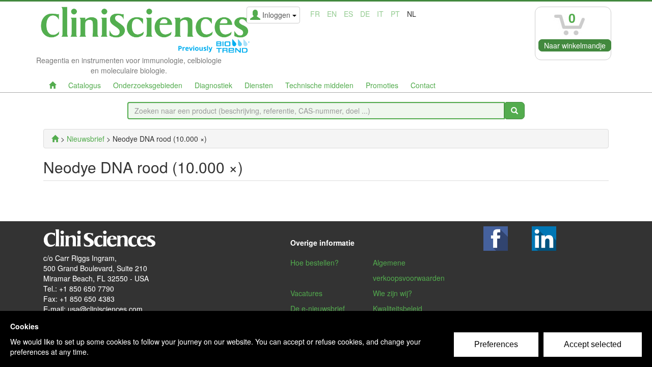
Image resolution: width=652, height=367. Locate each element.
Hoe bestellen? (314, 262)
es (348, 14)
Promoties (382, 85)
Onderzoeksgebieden (147, 85)
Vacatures (306, 293)
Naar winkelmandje (575, 45)
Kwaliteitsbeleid (397, 308)
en (332, 14)
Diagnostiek (213, 85)
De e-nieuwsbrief (317, 308)
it (380, 14)
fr (315, 14)
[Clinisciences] (55, 139)
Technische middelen (319, 85)
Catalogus (84, 85)
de (365, 14)
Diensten (258, 85)
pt (395, 14)
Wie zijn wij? (392, 293)
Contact (423, 85)
